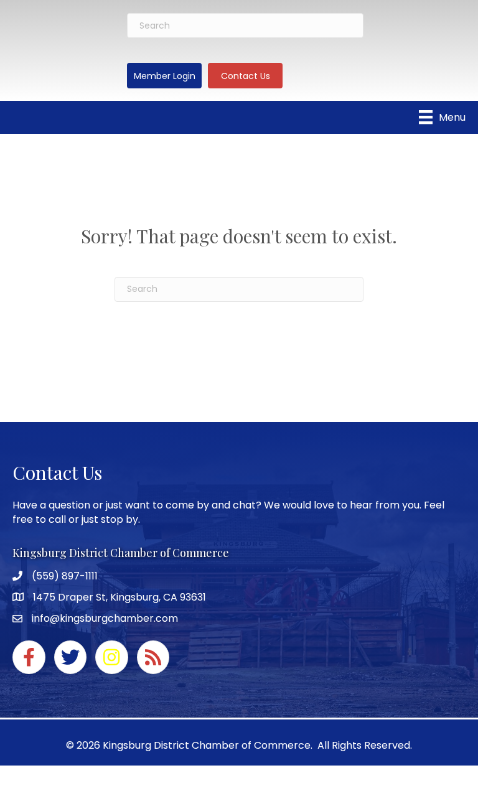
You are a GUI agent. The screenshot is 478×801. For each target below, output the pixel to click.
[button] (164, 75)
